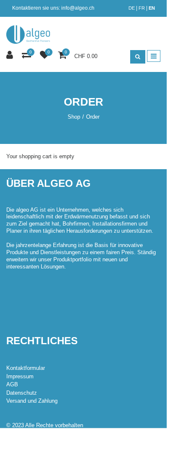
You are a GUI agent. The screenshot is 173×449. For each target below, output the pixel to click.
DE (131, 8)
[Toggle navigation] (153, 56)
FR (142, 8)
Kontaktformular (25, 368)
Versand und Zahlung (32, 401)
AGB (12, 384)
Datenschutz (21, 393)
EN (152, 8)
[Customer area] (10, 55)
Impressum (20, 376)
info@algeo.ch (77, 8)
